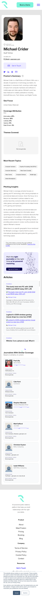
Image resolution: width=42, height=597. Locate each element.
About (21, 525)
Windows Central (9, 391)
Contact (21, 559)
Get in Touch (16, 66)
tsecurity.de (22, 476)
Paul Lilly (17, 361)
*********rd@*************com (21, 428)
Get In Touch (21, 568)
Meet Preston (21, 528)
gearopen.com (15, 59)
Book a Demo (25, 5)
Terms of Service (21, 548)
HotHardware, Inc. (9, 370)
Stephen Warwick (20, 403)
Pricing (21, 532)
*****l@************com (19, 365)
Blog (21, 539)
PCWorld (6, 59)
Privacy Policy (21, 552)
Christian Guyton (20, 445)
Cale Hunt (17, 382)
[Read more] (21, 293)
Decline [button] (25, 593)
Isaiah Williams (19, 466)
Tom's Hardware (9, 412)
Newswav (16, 434)
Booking (21, 535)
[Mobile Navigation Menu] (38, 5)
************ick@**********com (21, 407)
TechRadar (8, 455)
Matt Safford (18, 424)
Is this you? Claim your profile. (10, 44)
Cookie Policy (21, 555)
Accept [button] (16, 593)
